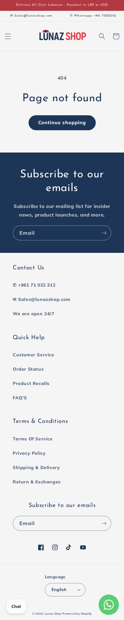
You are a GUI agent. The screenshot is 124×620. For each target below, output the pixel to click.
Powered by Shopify (77, 613)
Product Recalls (31, 383)
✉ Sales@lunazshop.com (42, 299)
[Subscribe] (104, 232)
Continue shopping (62, 122)
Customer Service (33, 355)
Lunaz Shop (53, 613)
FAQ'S (20, 398)
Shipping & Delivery (36, 467)
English (59, 589)
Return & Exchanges (37, 482)
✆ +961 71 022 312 (34, 285)
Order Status (28, 369)
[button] (8, 36)
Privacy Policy (29, 453)
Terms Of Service (33, 439)
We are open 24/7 (33, 314)
